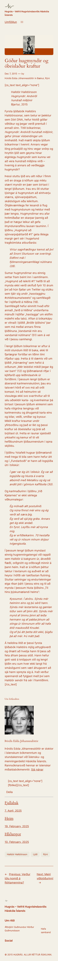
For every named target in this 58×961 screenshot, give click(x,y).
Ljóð (35, 854)
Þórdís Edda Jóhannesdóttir (19, 78)
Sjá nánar (37, 769)
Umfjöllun (11, 22)
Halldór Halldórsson (17, 854)
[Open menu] (22, 22)
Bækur (40, 78)
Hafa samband (46, 930)
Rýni (47, 78)
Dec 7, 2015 (11, 73)
